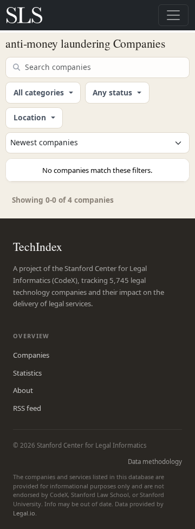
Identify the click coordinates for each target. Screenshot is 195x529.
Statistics (27, 373)
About (23, 390)
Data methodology (155, 461)
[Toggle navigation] (173, 15)
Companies (31, 355)
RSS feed (27, 408)
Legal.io (24, 513)
